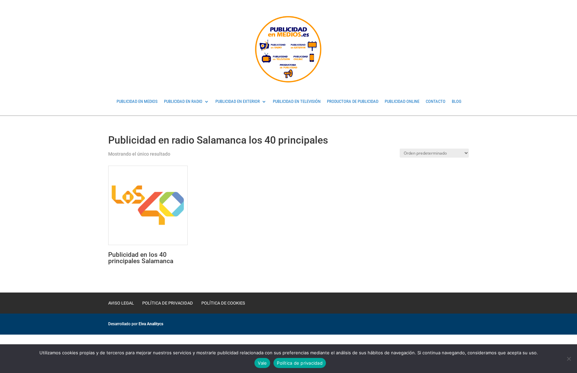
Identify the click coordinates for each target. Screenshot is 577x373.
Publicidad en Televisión (297, 101)
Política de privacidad (167, 303)
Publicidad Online (402, 101)
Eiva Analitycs (151, 324)
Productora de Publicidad (352, 101)
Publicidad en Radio (183, 101)
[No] (568, 358)
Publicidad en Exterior (237, 101)
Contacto (435, 101)
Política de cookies (223, 303)
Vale (262, 363)
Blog (456, 101)
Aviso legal (121, 303)
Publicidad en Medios (137, 101)
